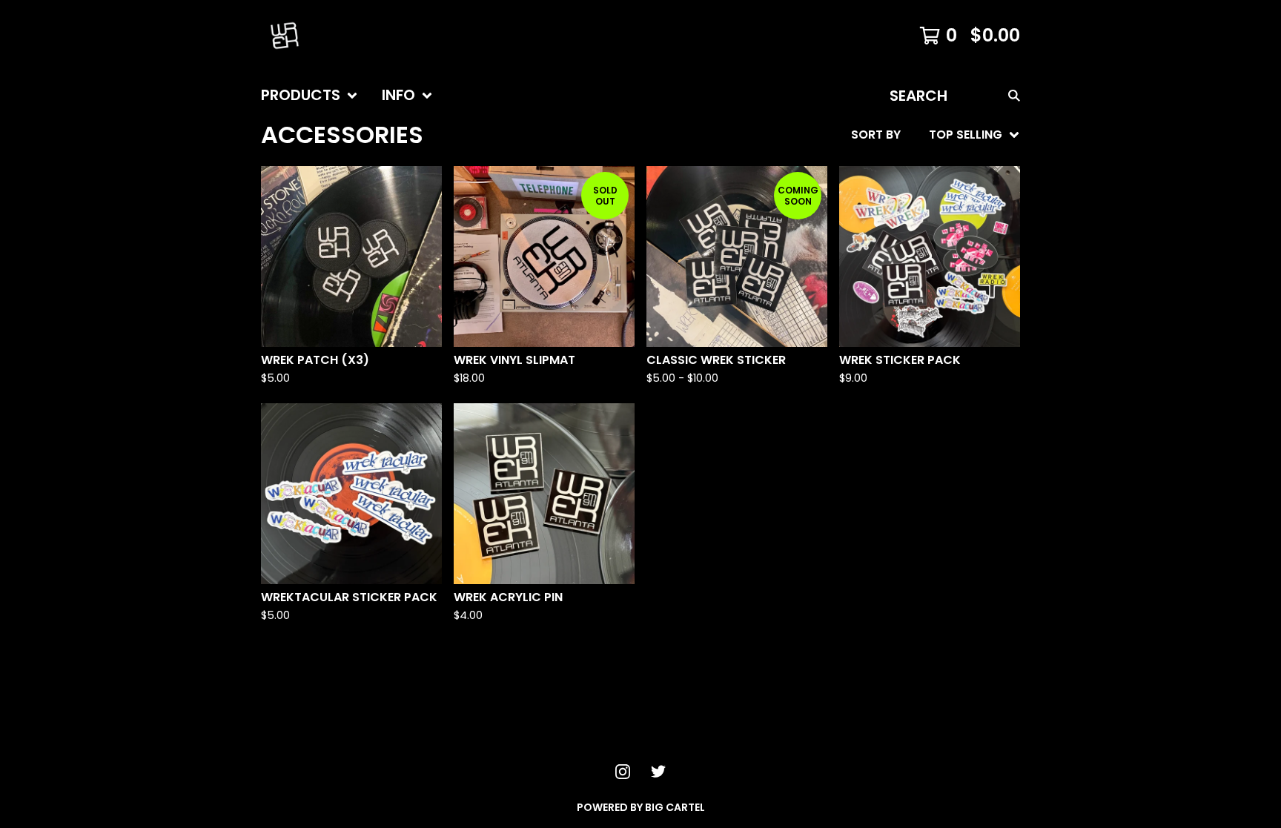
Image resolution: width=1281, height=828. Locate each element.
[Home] (284, 35)
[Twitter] (658, 771)
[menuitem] (309, 95)
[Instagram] (623, 771)
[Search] (1014, 95)
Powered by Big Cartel (641, 807)
